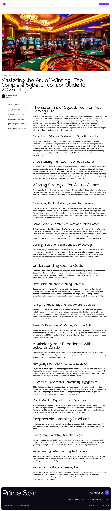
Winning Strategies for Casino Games (16, 115)
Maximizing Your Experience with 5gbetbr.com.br (17, 123)
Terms (102, 505)
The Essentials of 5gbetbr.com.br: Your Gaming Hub (17, 110)
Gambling (4, 75)
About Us (91, 505)
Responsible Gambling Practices (17, 128)
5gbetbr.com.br (76, 128)
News (77, 499)
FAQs (83, 499)
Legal (107, 505)
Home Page (69, 499)
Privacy (97, 505)
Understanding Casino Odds (16, 119)
